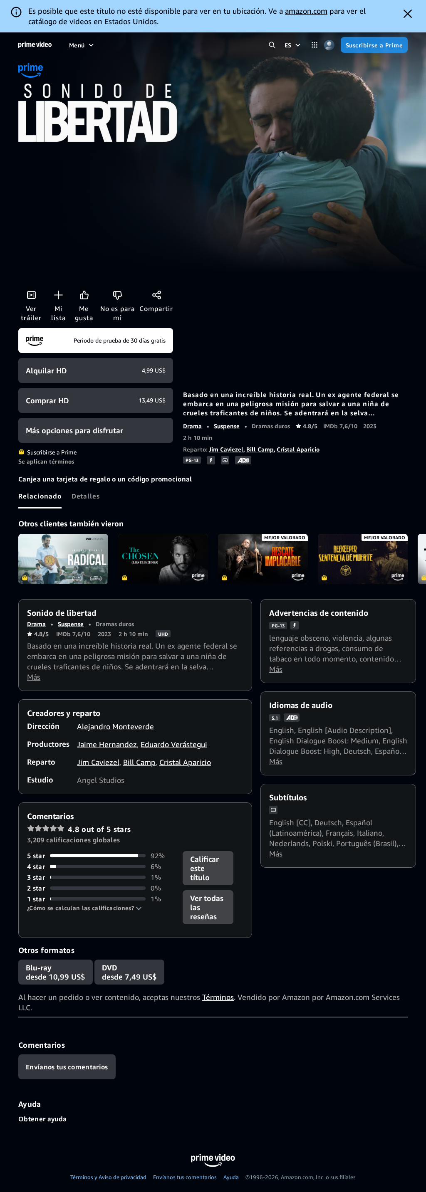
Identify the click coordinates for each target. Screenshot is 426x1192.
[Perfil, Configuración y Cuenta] (329, 45)
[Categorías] (314, 45)
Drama (192, 425)
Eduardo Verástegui (174, 744)
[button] (84, 908)
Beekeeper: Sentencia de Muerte (363, 559)
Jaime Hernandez (107, 744)
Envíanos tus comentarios (185, 1177)
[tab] (40, 496)
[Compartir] (156, 295)
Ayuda (231, 1177)
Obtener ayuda (42, 1119)
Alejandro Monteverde (115, 726)
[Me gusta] (84, 295)
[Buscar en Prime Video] (272, 45)
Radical (63, 559)
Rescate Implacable (263, 559)
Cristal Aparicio (298, 449)
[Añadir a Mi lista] (58, 295)
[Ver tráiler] (31, 295)
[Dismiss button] (407, 14)
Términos (218, 997)
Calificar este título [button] (204, 868)
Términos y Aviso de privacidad (108, 1177)
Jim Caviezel (226, 449)
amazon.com (306, 10)
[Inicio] (35, 45)
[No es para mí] (117, 295)
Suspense (227, 425)
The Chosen (163, 559)
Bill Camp (260, 449)
